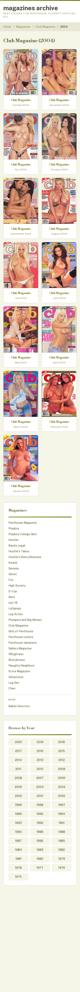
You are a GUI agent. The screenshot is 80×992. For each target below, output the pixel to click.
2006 (61, 778)
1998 (40, 805)
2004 (40, 787)
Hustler (13, 539)
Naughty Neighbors (21, 665)
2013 (40, 760)
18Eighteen (16, 654)
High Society (16, 585)
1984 (18, 849)
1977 (40, 867)
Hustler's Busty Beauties (24, 557)
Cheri (11, 688)
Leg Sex (13, 682)
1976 (61, 867)
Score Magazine (19, 671)
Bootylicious (16, 659)
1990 (18, 831)
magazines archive (30, 8)
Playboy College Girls (22, 534)
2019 (40, 742)
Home (7, 26)
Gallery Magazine (20, 648)
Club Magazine (45, 26)
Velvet (12, 574)
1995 (40, 814)
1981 (18, 858)
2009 (61, 769)
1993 (18, 822)
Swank (12, 562)
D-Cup (12, 591)
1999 (18, 805)
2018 (61, 742)
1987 (18, 840)
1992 (40, 822)
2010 (40, 769)
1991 (61, 822)
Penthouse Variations (22, 642)
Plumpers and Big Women (25, 619)
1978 (18, 867)
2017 (18, 751)
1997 (61, 805)
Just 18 (12, 602)
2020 (18, 742)
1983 (40, 849)
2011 (18, 769)
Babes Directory (19, 706)
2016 (40, 751)
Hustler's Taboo (18, 551)
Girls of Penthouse (20, 631)
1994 (61, 814)
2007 (39, 778)
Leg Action (15, 614)
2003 (61, 787)
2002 (18, 796)
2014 (18, 760)
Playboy (13, 528)
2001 (40, 796)
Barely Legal (16, 545)
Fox (11, 579)
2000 (61, 796)
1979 (61, 858)
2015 (61, 751)
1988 (61, 831)
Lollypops (14, 608)
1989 (40, 831)
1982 (61, 849)
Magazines (23, 26)
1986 (40, 840)
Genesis (13, 568)
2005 (18, 787)
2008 (18, 778)
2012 (61, 760)
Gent (11, 597)
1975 (18, 876)
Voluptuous (15, 677)
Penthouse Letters (20, 637)
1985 (61, 840)
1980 (40, 858)
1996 (18, 814)
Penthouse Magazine (22, 522)
